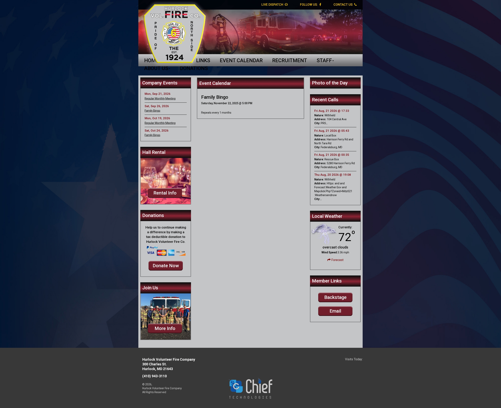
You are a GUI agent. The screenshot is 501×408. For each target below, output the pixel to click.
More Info (165, 328)
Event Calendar (241, 60)
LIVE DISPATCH (272, 4)
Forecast (337, 260)
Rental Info (165, 193)
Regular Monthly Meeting (160, 98)
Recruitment (289, 60)
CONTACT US (343, 4)
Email (335, 311)
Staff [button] (324, 60)
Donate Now (166, 265)
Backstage (335, 297)
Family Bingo (152, 110)
